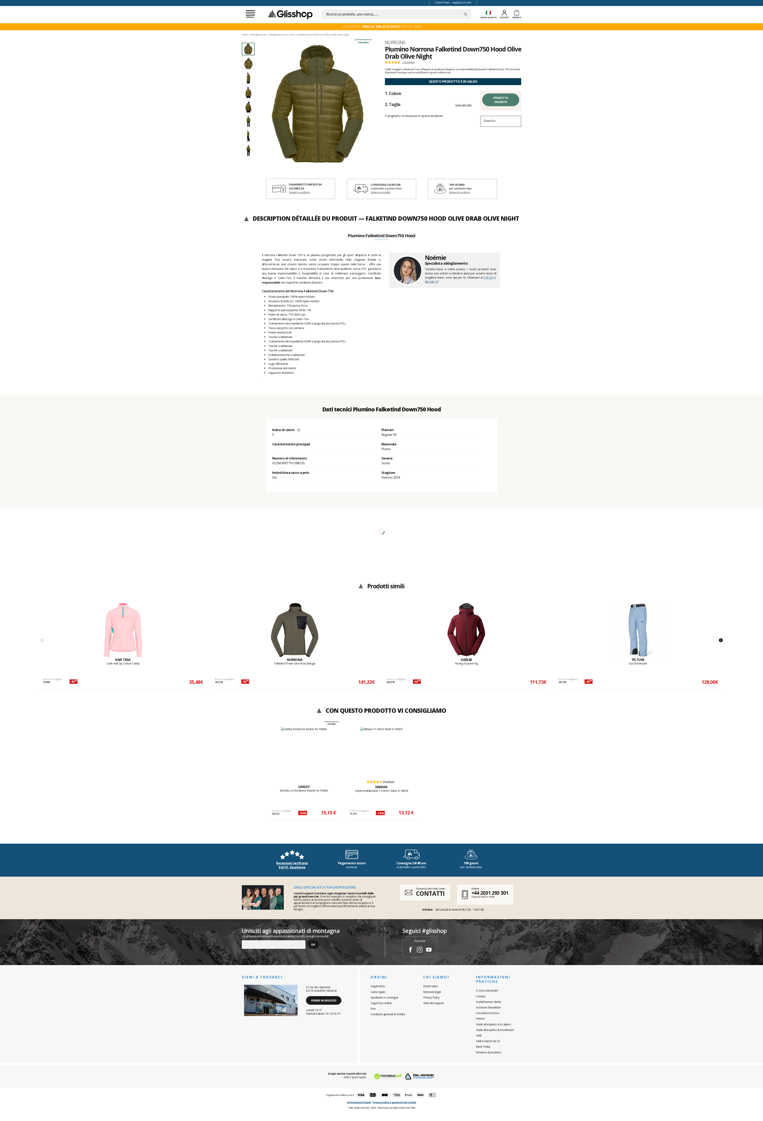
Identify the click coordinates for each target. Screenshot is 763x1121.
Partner (480, 1018)
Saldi (478, 1035)
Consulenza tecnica (487, 1013)
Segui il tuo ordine (381, 1003)
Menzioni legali (432, 992)
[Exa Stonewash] (638, 630)
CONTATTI (430, 893)
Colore (393, 93)
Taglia (392, 104)
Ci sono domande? (487, 990)
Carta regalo (378, 992)
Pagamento (378, 986)
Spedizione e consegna (384, 997)
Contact (480, 996)
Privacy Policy (431, 997)
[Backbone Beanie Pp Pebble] (304, 751)
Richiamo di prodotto (488, 1052)
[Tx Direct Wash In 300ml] (381, 751)
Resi (373, 1008)
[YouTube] (429, 950)
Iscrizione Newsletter (488, 1007)
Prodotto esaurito (500, 100)
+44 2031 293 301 (490, 892)
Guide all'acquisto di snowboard (495, 1030)
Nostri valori (430, 986)
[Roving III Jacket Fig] (466, 630)
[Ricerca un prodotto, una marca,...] (465, 14)
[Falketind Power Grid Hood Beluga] (294, 630)
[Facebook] (410, 950)
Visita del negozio (433, 1003)
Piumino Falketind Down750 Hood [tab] (381, 235)
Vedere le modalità (380, 192)
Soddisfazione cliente (488, 1002)
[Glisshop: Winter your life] (290, 14)
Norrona (395, 42)
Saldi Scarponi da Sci (488, 1041)
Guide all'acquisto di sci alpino (493, 1024)
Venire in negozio (323, 1000)
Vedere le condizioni (299, 192)
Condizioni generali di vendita (388, 1014)
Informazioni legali (359, 1102)
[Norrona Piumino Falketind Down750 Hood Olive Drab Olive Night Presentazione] (317, 103)
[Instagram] (419, 950)
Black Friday (483, 1046)
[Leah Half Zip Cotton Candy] (123, 630)
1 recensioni (408, 62)
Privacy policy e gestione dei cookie (394, 1102)
